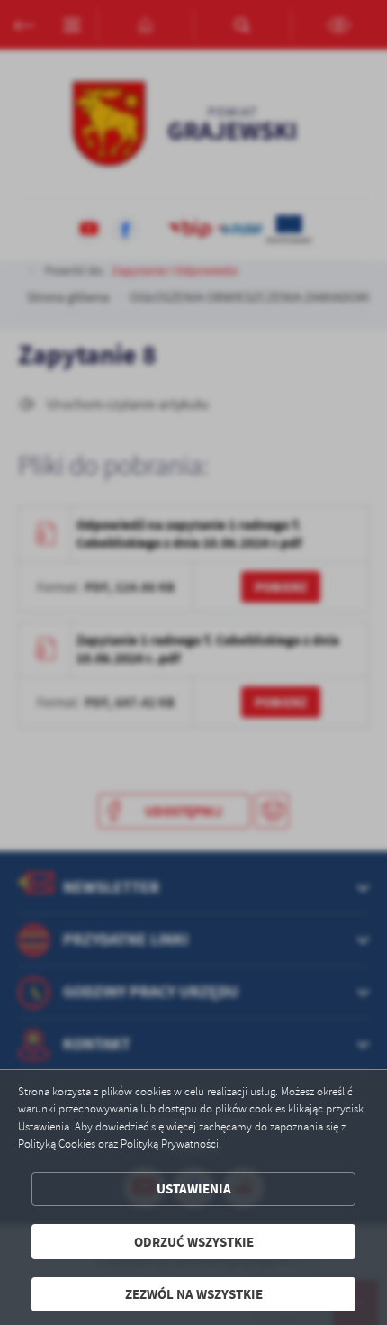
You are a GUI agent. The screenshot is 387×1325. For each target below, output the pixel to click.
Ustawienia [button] (194, 1188)
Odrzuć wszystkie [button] (194, 1241)
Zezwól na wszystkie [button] (194, 1293)
